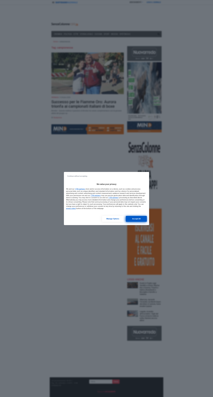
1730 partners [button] (80, 189)
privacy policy (71, 208)
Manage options (112, 219)
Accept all (136, 219)
